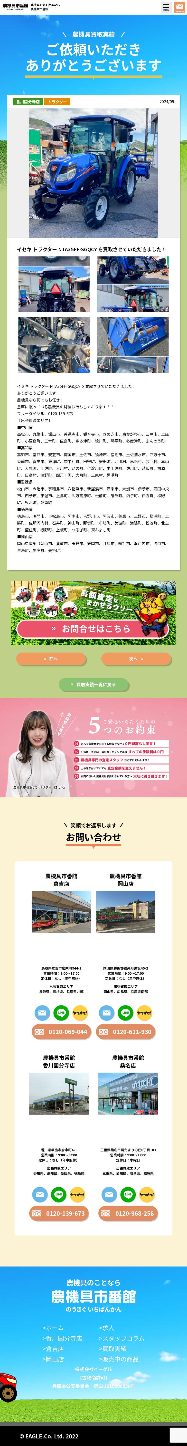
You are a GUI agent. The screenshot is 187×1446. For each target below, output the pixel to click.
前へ (53, 658)
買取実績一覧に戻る (96, 684)
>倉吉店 (53, 1348)
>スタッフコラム (122, 1338)
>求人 (106, 1327)
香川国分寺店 (28, 102)
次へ (133, 658)
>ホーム (53, 1327)
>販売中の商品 (119, 1359)
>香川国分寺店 (62, 1338)
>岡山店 (53, 1359)
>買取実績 (113, 1348)
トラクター (57, 102)
